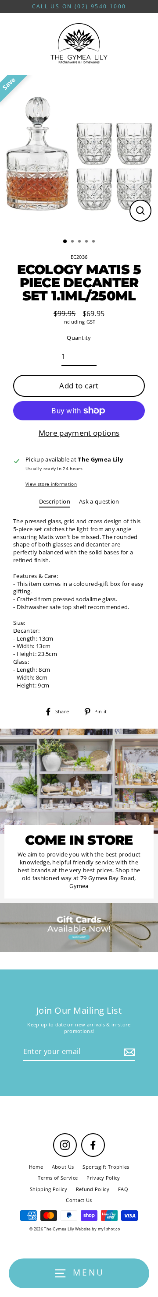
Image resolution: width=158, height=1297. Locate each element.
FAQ (123, 1189)
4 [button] (87, 242)
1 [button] (65, 242)
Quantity (79, 338)
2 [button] (73, 242)
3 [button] (80, 242)
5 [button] (94, 242)
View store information (51, 484)
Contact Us (79, 1200)
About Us (63, 1166)
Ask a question (99, 501)
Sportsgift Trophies (106, 1166)
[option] (79, 154)
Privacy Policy (103, 1177)
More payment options (79, 433)
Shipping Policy (48, 1189)
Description (55, 501)
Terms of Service (58, 1177)
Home (36, 1166)
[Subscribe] (128, 1052)
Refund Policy (92, 1189)
